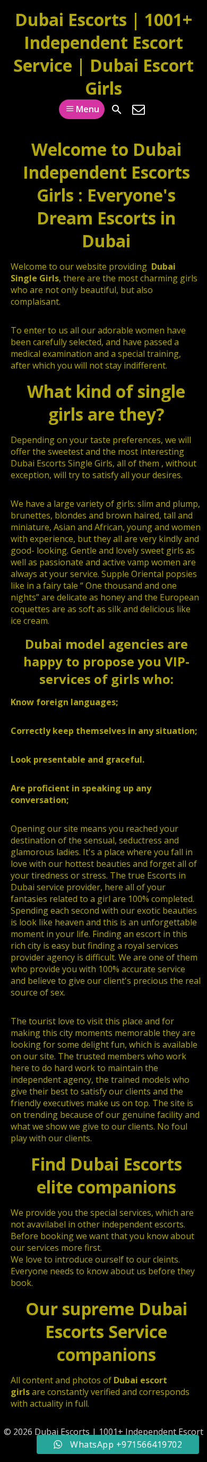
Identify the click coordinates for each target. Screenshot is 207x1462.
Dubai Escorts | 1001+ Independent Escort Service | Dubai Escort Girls (103, 53)
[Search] (116, 109)
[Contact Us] (138, 109)
